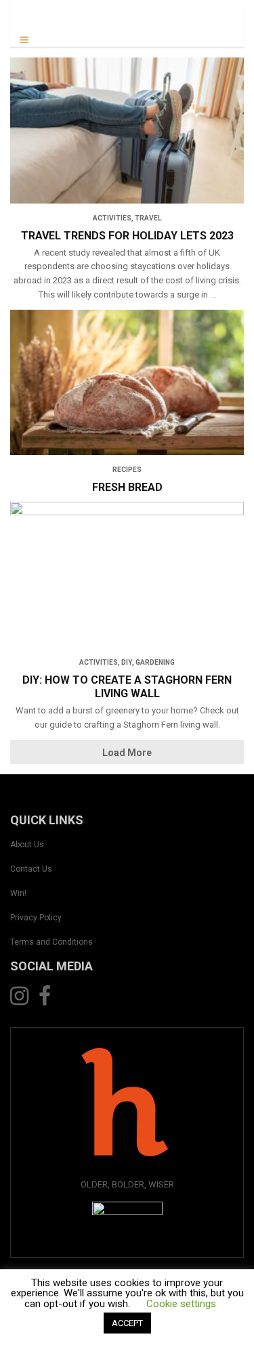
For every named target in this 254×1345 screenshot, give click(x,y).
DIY (126, 662)
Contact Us (31, 869)
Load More (127, 752)
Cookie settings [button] (181, 1304)
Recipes (127, 469)
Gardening (155, 662)
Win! (18, 893)
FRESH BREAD (127, 487)
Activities (112, 218)
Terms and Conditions (51, 942)
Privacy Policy (36, 917)
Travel (148, 218)
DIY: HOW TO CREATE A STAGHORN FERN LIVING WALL (127, 687)
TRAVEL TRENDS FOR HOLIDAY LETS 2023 (127, 235)
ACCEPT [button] (127, 1323)
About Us (27, 844)
